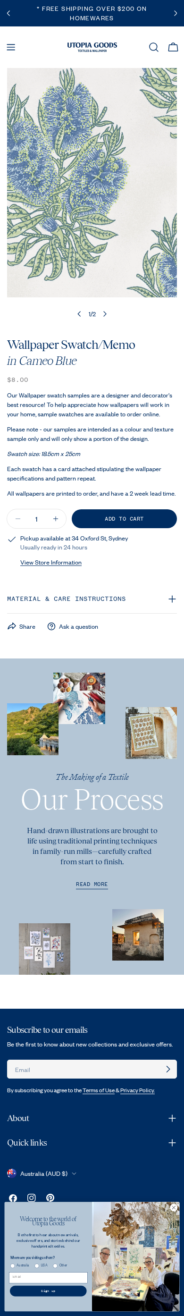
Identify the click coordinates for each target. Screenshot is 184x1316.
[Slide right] (104, 313)
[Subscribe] (168, 1069)
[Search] (153, 47)
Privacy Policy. (137, 1090)
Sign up (48, 1291)
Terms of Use (99, 1090)
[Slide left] (79, 313)
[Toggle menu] (10, 47)
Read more (92, 884)
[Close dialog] (174, 1208)
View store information (51, 562)
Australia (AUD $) (43, 1173)
